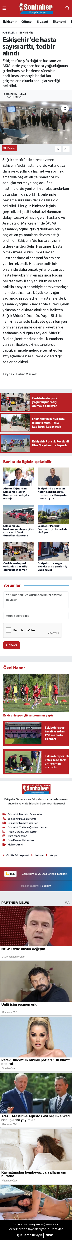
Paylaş (11, 148)
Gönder (11, 645)
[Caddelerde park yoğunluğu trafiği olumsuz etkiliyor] (18, 551)
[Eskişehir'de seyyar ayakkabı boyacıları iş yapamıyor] (53, 551)
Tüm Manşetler (17, 835)
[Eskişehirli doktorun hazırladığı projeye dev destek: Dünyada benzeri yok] (53, 476)
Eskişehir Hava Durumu (22, 818)
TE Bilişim (45, 885)
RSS (12, 873)
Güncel (26, 21)
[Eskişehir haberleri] (36, 8)
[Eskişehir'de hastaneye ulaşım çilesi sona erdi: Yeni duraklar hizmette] (18, 514)
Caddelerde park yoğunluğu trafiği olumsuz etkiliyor (15, 566)
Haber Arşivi (15, 844)
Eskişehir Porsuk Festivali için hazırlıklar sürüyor (53, 529)
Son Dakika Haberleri (21, 840)
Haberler (8, 32)
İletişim (39, 855)
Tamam (49, 1235)
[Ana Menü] (4, 8)
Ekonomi (59, 21)
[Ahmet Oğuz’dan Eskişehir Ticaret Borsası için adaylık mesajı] (18, 476)
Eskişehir (10, 21)
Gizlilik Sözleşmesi (17, 855)
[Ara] (67, 8)
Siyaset (42, 21)
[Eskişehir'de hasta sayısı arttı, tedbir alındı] (36, 122)
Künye (53, 855)
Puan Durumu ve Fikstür (22, 831)
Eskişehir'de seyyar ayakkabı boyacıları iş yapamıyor (52, 566)
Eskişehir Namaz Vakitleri (23, 823)
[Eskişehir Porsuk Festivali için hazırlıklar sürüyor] (53, 514)
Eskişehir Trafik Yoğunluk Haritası (28, 827)
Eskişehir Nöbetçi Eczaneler (25, 814)
